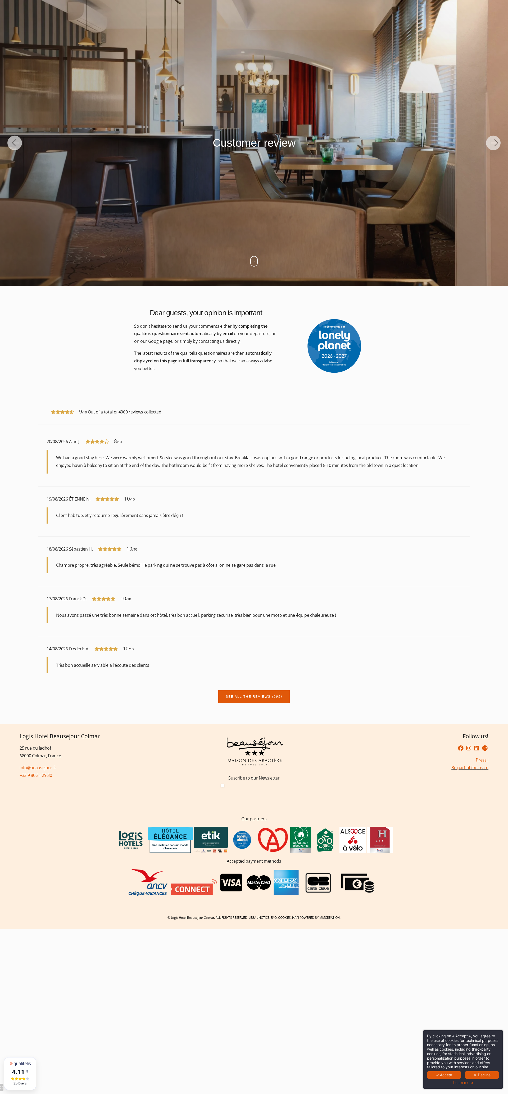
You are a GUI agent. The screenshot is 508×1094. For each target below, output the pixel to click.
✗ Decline (482, 1075)
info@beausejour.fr (38, 768)
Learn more (463, 1083)
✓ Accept (444, 1075)
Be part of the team (469, 768)
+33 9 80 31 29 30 (36, 775)
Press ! (482, 760)
